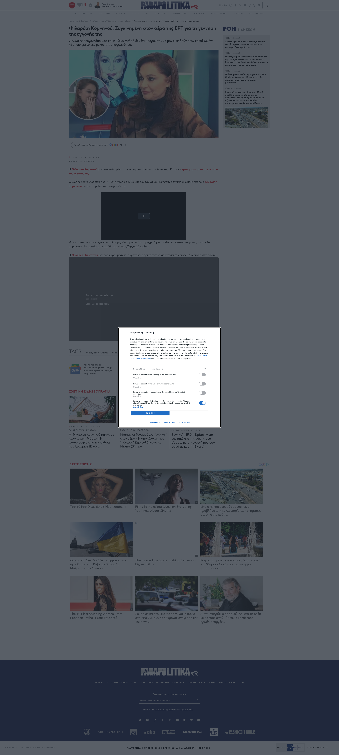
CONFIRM (150, 413)
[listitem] (169, 368)
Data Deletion (154, 422)
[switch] (202, 374)
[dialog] (169, 377)
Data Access (169, 422)
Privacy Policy (184, 422)
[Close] (215, 332)
